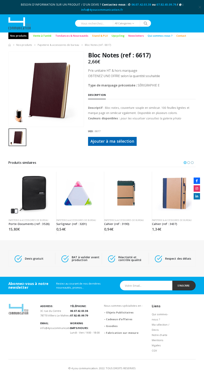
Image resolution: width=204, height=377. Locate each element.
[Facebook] (197, 181)
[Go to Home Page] (9, 45)
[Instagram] (197, 188)
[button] (185, 162)
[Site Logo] (19, 23)
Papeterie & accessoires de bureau (28, 220)
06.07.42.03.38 (141, 4)
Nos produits (18, 35)
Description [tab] (97, 95)
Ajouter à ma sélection (112, 141)
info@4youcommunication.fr (102, 10)
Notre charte (159, 335)
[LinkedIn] (197, 196)
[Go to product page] (30, 193)
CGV (154, 350)
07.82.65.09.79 (166, 4)
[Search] (145, 23)
